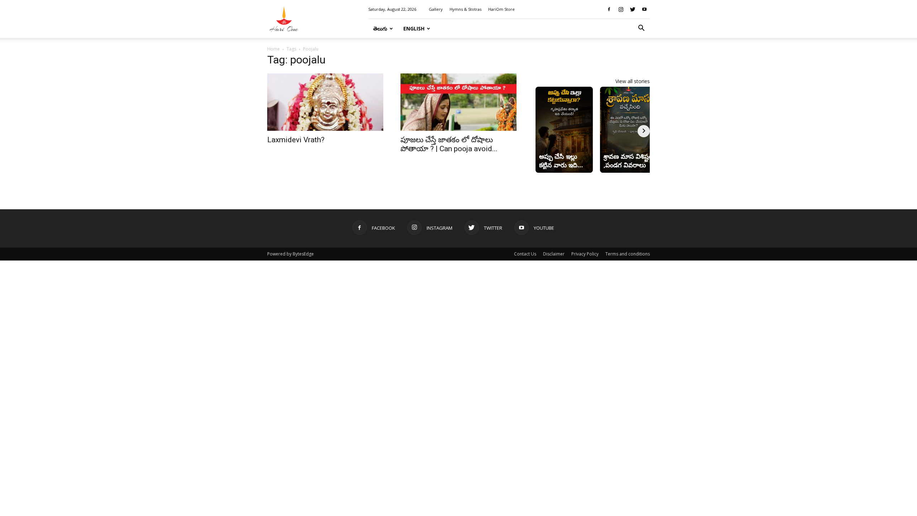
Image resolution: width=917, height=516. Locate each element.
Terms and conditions (627, 254)
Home (273, 49)
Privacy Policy (585, 254)
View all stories (632, 81)
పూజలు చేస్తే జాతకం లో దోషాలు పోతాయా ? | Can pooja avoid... (449, 144)
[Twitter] (632, 9)
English (413, 28)
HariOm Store (501, 9)
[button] (641, 28)
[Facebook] (609, 9)
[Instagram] (620, 9)
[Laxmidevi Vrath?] (325, 102)
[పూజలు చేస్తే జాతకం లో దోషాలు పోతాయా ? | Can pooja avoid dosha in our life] (458, 102)
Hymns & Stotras (465, 9)
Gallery (436, 9)
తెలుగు (380, 28)
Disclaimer (554, 254)
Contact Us (525, 254)
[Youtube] (644, 9)
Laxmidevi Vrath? (296, 139)
